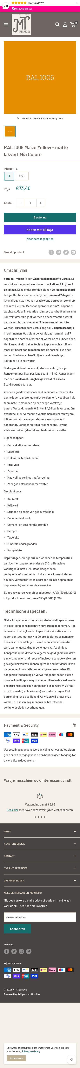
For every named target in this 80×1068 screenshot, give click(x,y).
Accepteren (16, 1058)
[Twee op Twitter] (66, 252)
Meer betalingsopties (40, 238)
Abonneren (17, 929)
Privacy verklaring (31, 1051)
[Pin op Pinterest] (58, 252)
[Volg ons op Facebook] (6, 951)
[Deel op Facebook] (51, 252)
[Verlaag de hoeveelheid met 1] (20, 203)
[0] (72, 24)
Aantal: (8, 203)
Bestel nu (40, 217)
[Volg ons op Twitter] (14, 951)
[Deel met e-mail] (73, 252)
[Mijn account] (65, 24)
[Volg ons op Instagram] (21, 951)
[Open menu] (6, 24)
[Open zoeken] (57, 24)
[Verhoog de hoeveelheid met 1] (41, 203)
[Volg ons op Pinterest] (28, 951)
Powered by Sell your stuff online (22, 994)
